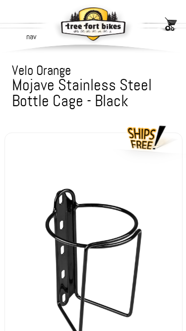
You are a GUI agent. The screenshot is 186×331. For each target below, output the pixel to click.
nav (31, 36)
